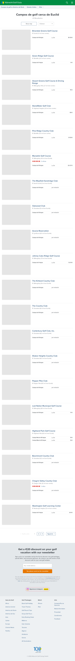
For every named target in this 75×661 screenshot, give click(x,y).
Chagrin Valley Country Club (44, 480)
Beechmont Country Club (43, 455)
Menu (72, 2)
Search (67, 2)
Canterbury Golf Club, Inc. (43, 330)
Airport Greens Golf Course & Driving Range (48, 82)
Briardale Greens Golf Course (45, 30)
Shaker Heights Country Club (44, 355)
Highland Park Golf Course (43, 430)
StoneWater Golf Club (41, 105)
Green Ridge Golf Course (43, 55)
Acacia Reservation (40, 230)
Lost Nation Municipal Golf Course (47, 405)
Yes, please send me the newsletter (37, 571)
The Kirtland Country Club (43, 280)
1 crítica (43, 486)
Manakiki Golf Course (41, 155)
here (19, 581)
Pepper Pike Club (39, 380)
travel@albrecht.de (51, 578)
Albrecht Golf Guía (13, 2)
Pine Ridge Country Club (43, 130)
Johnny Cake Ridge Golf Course (46, 255)
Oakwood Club (38, 205)
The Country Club (39, 305)
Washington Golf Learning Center (46, 505)
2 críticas (43, 161)
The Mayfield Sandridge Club (45, 180)
